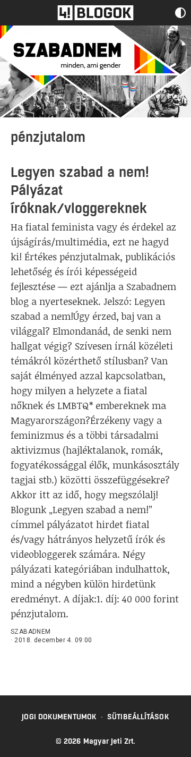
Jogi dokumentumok (59, 716)
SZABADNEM (31, 631)
